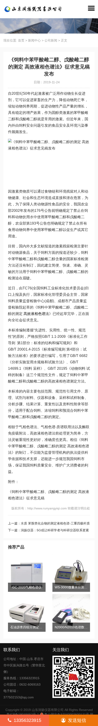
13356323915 (27, 720)
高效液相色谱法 (36, 314)
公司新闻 (50, 40)
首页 (21, 40)
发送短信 (77, 720)
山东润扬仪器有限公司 (48, 710)
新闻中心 (34, 40)
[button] (91, 8)
